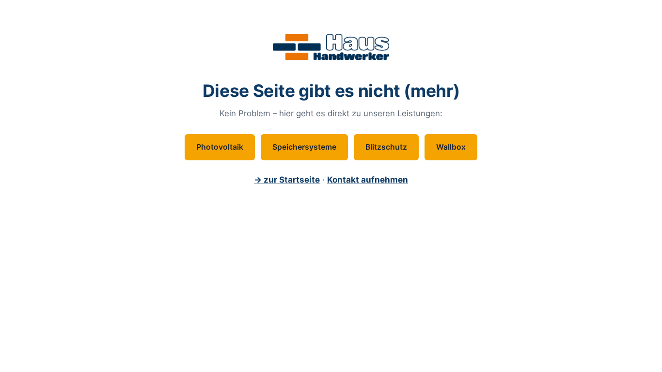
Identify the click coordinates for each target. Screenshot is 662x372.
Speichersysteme (304, 147)
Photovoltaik (219, 147)
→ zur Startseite (287, 180)
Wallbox (451, 147)
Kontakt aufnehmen (367, 180)
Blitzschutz (386, 147)
